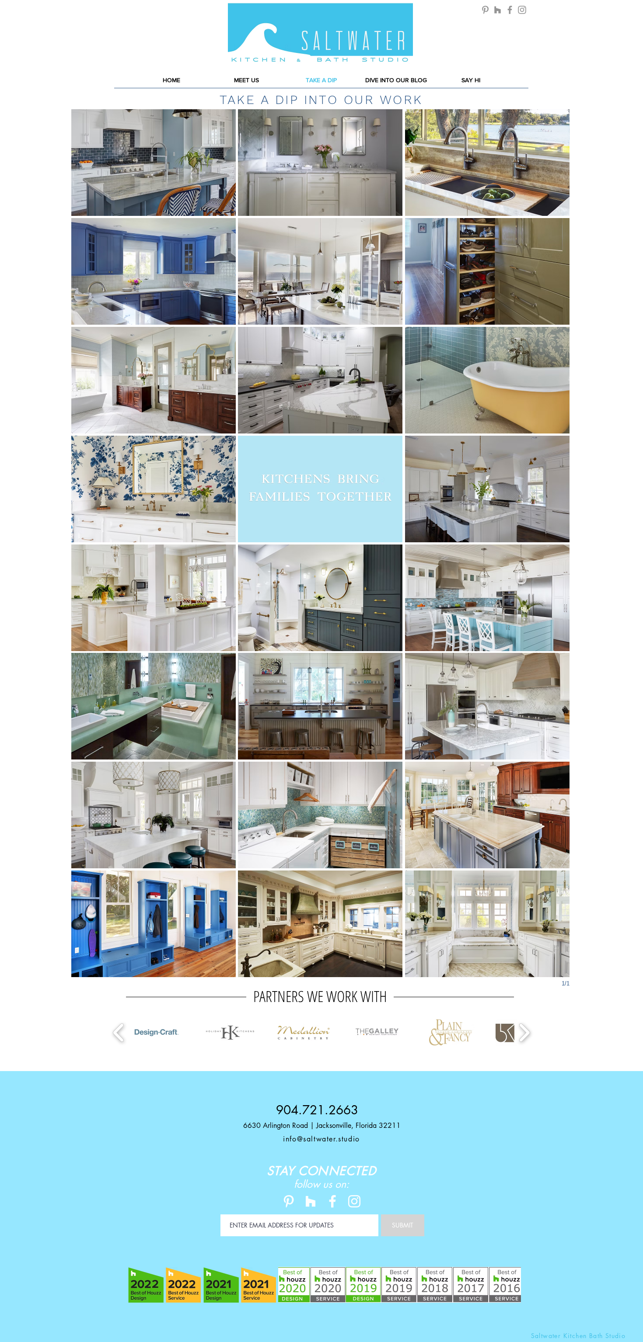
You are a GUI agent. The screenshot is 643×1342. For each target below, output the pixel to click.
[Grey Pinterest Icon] (485, 9)
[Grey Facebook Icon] (509, 9)
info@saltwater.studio (321, 1139)
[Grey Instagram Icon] (522, 9)
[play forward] (524, 1033)
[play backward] (119, 1033)
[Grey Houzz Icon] (497, 9)
